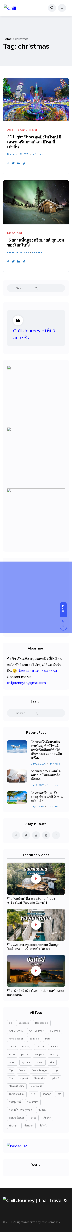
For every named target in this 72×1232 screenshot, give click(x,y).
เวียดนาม (28, 1125)
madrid (54, 1046)
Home (7, 39)
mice (12, 1054)
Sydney (26, 1062)
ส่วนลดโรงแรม (17, 1117)
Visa (11, 1078)
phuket (25, 1054)
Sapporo (39, 1054)
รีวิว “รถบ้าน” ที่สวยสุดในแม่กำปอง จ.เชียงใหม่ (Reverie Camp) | (31, 901)
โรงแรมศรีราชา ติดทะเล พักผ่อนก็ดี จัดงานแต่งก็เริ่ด (47, 796)
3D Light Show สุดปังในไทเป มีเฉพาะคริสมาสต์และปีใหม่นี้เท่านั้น (34, 141)
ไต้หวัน (43, 1125)
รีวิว (59, 1094)
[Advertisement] (36, 597)
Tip (11, 1070)
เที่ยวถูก (13, 1125)
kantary (26, 1046)
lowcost (40, 1046)
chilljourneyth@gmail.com (26, 682)
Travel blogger (40, 1070)
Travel (22, 1070)
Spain (12, 1062)
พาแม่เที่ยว (36, 1086)
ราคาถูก (47, 1094)
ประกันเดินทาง (16, 1086)
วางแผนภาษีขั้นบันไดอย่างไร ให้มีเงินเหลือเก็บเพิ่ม (46, 775)
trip (56, 1070)
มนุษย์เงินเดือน (16, 1094)
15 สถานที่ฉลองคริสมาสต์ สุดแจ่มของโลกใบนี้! (35, 243)
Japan (12, 1046)
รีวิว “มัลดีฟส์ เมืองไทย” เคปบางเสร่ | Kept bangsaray (35, 993)
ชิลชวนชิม (39, 1078)
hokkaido (34, 1038)
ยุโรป (33, 1094)
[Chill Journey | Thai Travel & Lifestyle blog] (15, 8)
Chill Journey (36, 1030)
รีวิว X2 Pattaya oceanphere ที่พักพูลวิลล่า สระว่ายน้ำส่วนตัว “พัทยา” (33, 947)
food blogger (16, 1038)
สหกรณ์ (42, 1109)
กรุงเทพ (24, 1078)
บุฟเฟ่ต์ (55, 1078)
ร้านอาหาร (32, 1102)
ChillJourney (16, 1030)
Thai (52, 1062)
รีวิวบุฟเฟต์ (15, 1102)
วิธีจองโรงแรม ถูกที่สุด (20, 1109)
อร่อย (33, 1117)
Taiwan (39, 1062)
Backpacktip (41, 1022)
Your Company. (51, 1222)
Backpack (23, 1022)
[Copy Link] (24, 163)
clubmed (55, 1030)
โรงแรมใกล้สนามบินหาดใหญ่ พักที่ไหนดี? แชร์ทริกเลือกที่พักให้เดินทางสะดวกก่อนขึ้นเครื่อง (46, 750)
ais (10, 1022)
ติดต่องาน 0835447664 (37, 670)
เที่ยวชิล (47, 1117)
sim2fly (54, 1054)
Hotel (48, 1038)
